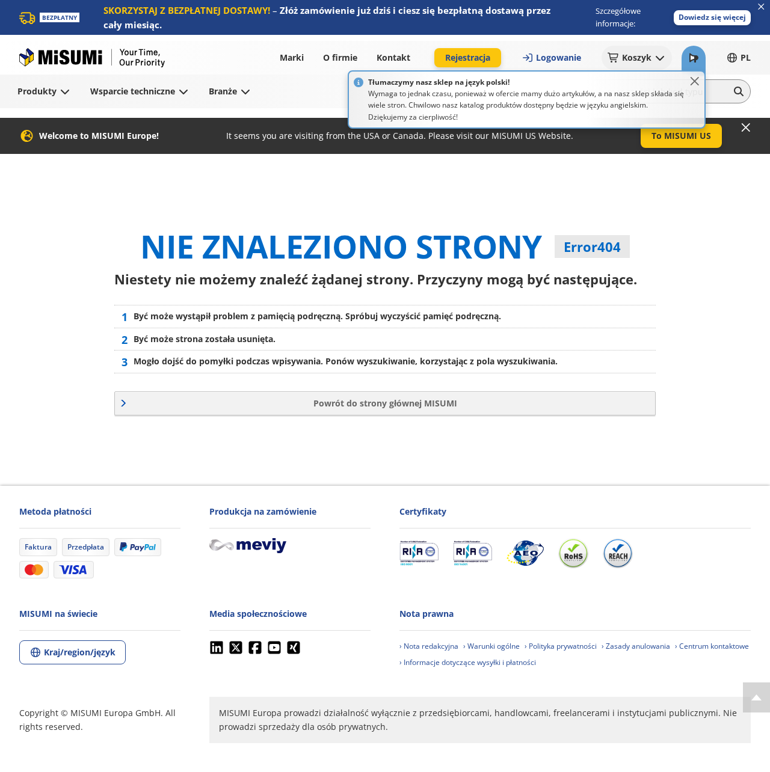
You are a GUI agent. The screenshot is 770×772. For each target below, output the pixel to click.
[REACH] (618, 553)
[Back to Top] (756, 697)
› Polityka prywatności (561, 646)
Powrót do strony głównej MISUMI (385, 403)
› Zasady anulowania (636, 646)
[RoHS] (573, 553)
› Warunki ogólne (491, 646)
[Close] (694, 81)
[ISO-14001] (472, 553)
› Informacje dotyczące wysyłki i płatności (467, 662)
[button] (712, 17)
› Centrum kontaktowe (712, 646)
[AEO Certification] (525, 553)
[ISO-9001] (419, 553)
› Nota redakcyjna (428, 646)
